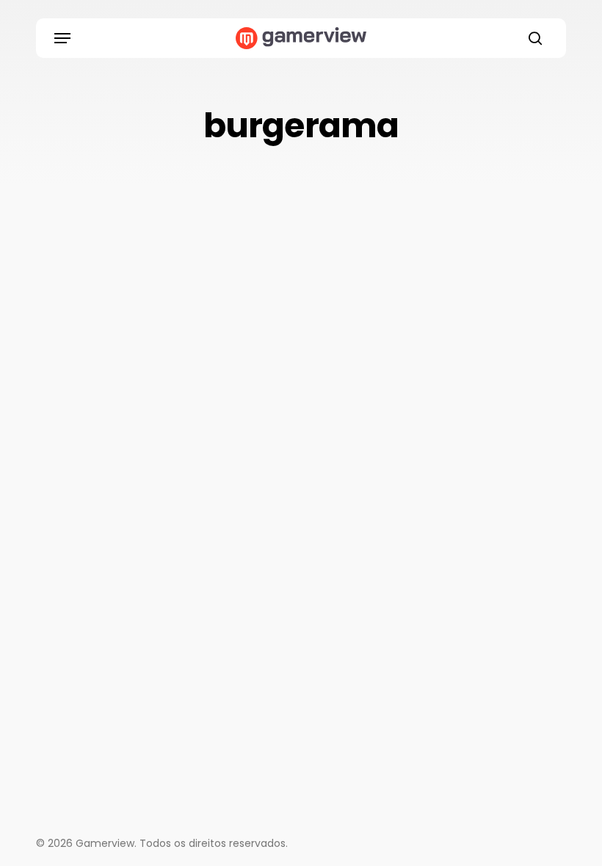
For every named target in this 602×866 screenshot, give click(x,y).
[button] (62, 38)
